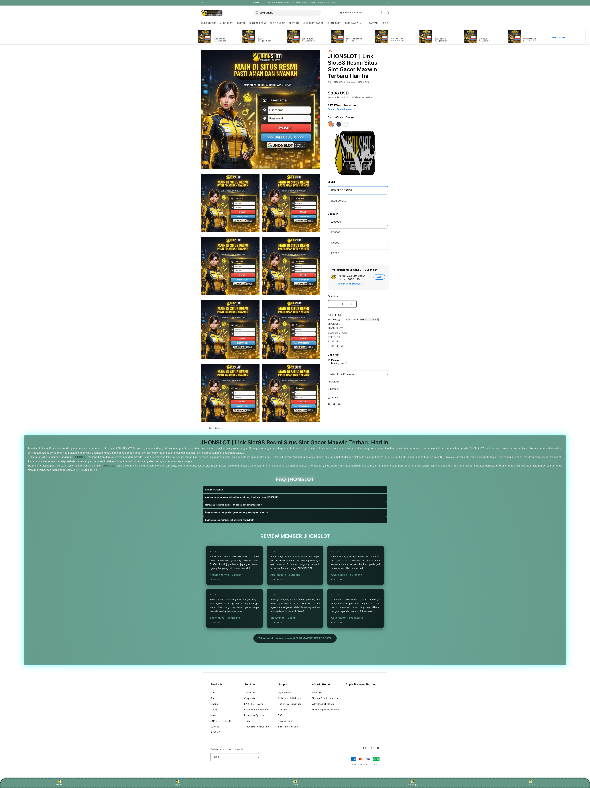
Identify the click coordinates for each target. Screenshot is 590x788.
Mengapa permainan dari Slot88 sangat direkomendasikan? (233, 505)
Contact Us (284, 709)
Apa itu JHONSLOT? (214, 490)
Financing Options (254, 715)
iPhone (214, 704)
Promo (59, 784)
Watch (214, 709)
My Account (284, 692)
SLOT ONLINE (277, 23)
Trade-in (249, 721)
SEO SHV (375, 764)
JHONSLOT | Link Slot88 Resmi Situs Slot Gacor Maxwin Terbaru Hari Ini (295, 3)
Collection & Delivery (289, 698)
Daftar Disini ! (330, 3)
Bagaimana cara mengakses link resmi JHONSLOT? (229, 520)
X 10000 (335, 232)
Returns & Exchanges (289, 704)
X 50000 (336, 221)
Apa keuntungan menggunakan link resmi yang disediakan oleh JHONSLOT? (241, 497)
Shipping (346, 97)
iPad (212, 698)
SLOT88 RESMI (257, 23)
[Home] (212, 13)
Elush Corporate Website (325, 709)
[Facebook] (330, 405)
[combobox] (287, 13)
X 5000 (335, 242)
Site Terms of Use (288, 726)
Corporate (250, 698)
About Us (317, 692)
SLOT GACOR (208, 23)
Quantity (333, 296)
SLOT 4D (294, 23)
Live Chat (530, 784)
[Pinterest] (340, 405)
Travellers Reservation (256, 726)
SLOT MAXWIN (352, 23)
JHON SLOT (334, 23)
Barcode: (351, 82)
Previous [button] (202, 2)
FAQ (280, 715)
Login (177, 784)
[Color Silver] (346, 124)
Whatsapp (413, 784)
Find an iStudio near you (325, 698)
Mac (212, 692)
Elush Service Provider (256, 709)
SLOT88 (241, 23)
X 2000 (335, 253)
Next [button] (387, 2)
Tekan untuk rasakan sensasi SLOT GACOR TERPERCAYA (295, 638)
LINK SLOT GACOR (313, 23)
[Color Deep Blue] (338, 124)
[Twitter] (335, 405)
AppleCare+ (250, 692)
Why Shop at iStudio (323, 704)
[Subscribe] (257, 757)
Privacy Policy (286, 721)
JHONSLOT (226, 23)
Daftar (295, 784)
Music (213, 715)
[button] (208, 23)
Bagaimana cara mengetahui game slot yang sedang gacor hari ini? (237, 512)
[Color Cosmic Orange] (331, 124)
